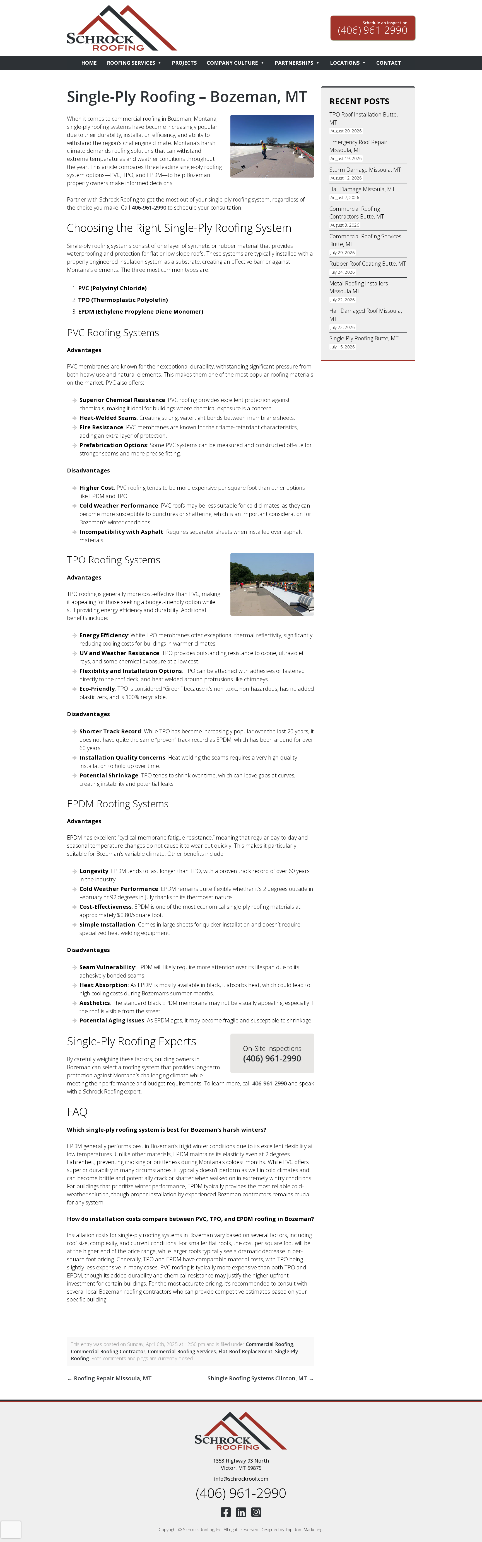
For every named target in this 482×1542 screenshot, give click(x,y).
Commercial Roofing (269, 1344)
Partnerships (294, 62)
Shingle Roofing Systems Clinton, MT (261, 1378)
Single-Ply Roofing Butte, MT (364, 338)
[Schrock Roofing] (241, 1431)
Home (89, 62)
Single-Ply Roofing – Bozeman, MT (187, 96)
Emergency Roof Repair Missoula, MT (358, 146)
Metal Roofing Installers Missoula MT (358, 287)
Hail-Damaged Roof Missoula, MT (365, 315)
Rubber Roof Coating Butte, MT (367, 263)
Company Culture (232, 62)
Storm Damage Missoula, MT (365, 169)
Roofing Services (131, 62)
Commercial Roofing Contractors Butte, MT (356, 212)
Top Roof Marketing (303, 1529)
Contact (388, 62)
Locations (345, 62)
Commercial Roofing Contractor (108, 1351)
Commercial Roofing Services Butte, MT (365, 240)
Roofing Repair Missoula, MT (109, 1378)
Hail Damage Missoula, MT (362, 189)
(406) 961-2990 (272, 1058)
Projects (184, 62)
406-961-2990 (149, 207)
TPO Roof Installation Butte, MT (363, 118)
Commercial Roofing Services (182, 1351)
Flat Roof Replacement (245, 1351)
